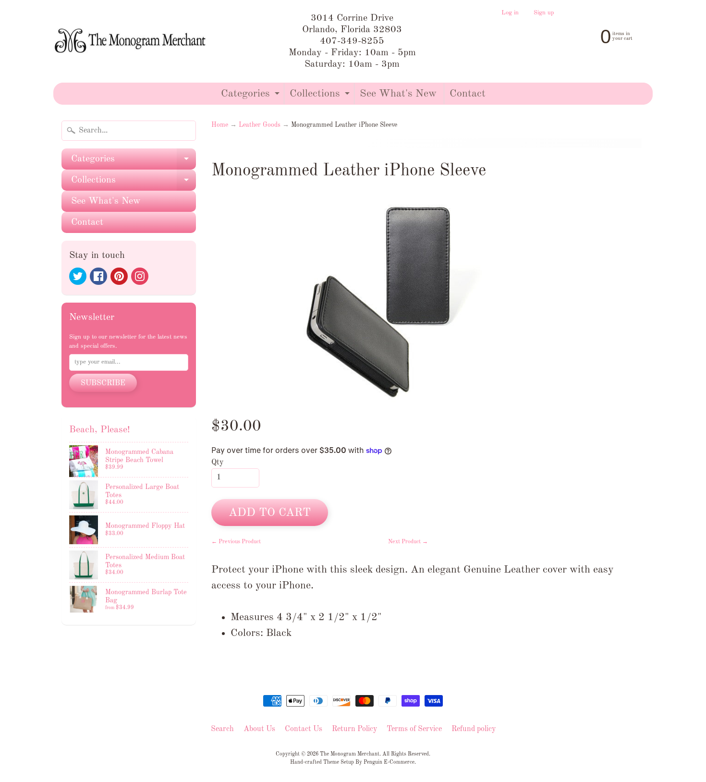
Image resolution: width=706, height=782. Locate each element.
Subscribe (103, 383)
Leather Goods (259, 125)
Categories (251, 96)
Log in (510, 13)
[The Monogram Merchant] (131, 41)
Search (222, 729)
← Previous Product (236, 542)
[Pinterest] (119, 276)
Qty (217, 462)
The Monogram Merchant (349, 754)
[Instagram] (139, 276)
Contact (468, 93)
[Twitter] (77, 276)
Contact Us (303, 729)
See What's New (398, 93)
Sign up (544, 13)
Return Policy (354, 729)
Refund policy (473, 729)
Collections (321, 96)
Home (219, 125)
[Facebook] (98, 276)
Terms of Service (414, 729)
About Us (259, 729)
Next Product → (408, 542)
